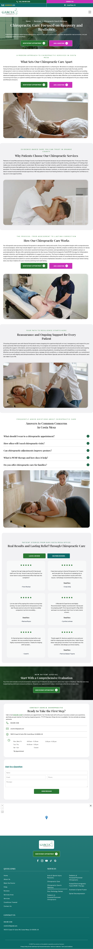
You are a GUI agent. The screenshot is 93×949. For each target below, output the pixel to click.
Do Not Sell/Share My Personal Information (39, 946)
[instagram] (42, 861)
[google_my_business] (55, 861)
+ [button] (2, 805)
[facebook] (38, 861)
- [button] (2, 808)
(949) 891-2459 (17, 715)
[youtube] (46, 861)
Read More (67, 583)
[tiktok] (51, 861)
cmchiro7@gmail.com (17, 728)
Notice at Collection (56, 946)
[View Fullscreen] (2, 811)
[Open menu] (89, 12)
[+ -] (46, 819)
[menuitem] (25, 876)
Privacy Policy (24, 946)
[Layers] (91, 805)
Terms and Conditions (66, 946)
